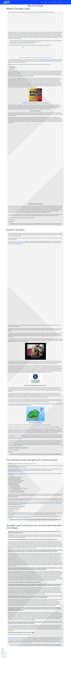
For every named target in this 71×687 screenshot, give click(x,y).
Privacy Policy (4, 657)
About (46, 2)
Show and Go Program (19, 241)
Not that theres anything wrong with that (43, 57)
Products (61, 2)
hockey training (26, 642)
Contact (67, 2)
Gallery (3, 652)
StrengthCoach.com (26, 102)
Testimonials (4, 653)
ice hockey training (56, 640)
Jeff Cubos (19, 437)
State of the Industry (48, 61)
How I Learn (18, 436)
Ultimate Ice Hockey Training (41, 427)
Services (55, 2)
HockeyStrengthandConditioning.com (15, 471)
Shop (3, 654)
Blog (50, 2)
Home (42, 2)
